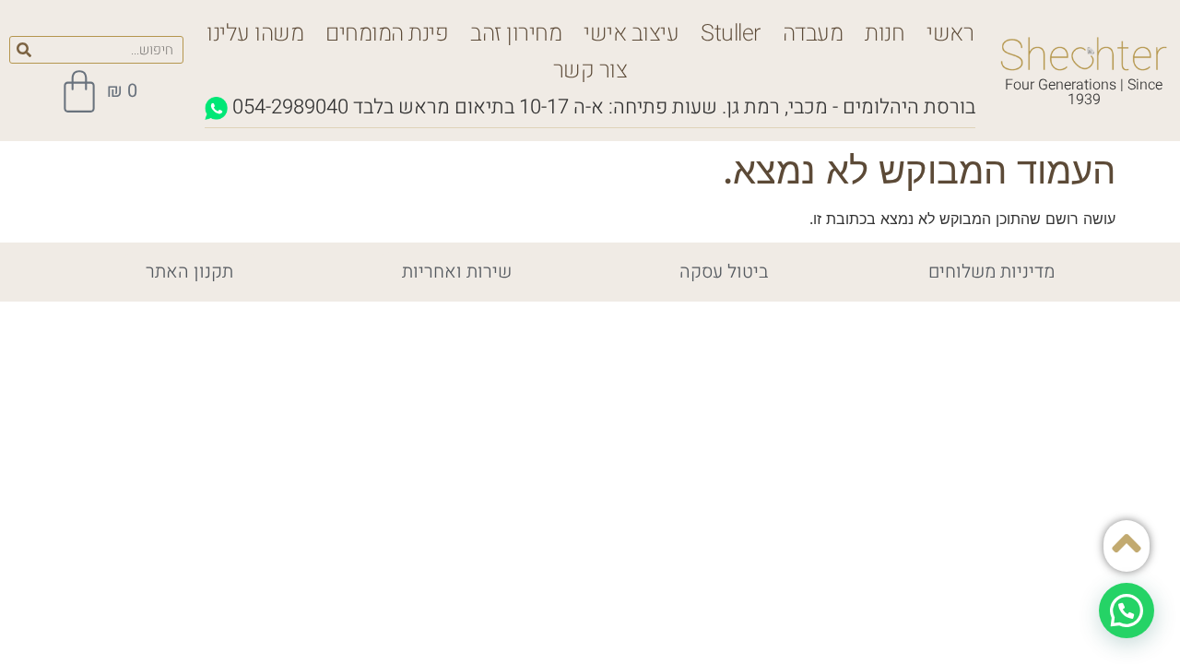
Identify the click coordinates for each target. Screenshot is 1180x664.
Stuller (731, 34)
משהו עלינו (254, 34)
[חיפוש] (24, 50)
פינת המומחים (386, 34)
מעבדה (813, 34)
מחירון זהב (515, 34)
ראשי (950, 34)
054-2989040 (290, 107)
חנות (884, 34)
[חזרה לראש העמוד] (1126, 543)
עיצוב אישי (631, 34)
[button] (1126, 610)
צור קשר (590, 70)
